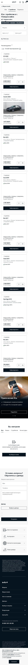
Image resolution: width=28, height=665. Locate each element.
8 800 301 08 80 (8, 623)
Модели (4, 587)
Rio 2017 (5, 218)
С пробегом (12, 9)
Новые (7, 430)
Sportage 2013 (7, 299)
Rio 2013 (5, 339)
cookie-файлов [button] (10, 654)
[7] (26, 2)
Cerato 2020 (7, 97)
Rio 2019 (5, 137)
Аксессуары (23, 430)
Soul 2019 (6, 178)
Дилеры (4, 601)
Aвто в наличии (6, 596)
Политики (9, 657)
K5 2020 (5, 56)
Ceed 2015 (6, 258)
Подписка (20, 9)
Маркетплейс (6, 592)
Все (6, 9)
